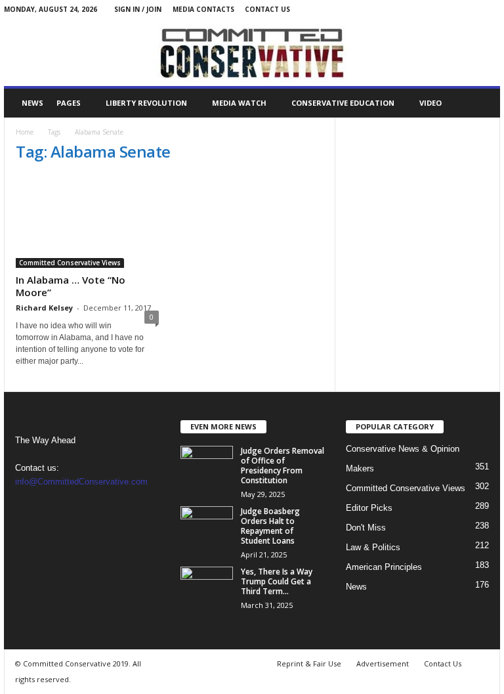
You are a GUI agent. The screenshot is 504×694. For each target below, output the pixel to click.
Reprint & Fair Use (309, 663)
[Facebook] (470, 9)
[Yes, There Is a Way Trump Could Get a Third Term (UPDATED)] (206, 586)
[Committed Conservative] (252, 52)
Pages (68, 103)
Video (430, 103)
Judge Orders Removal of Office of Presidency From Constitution (282, 465)
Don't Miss (366, 527)
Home (24, 132)
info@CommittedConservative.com (81, 482)
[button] (480, 103)
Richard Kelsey (44, 308)
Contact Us (267, 9)
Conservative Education (342, 103)
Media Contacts (203, 9)
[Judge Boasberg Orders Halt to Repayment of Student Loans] (206, 526)
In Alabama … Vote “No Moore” (70, 286)
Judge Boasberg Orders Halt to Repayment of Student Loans (270, 526)
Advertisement (382, 663)
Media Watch (239, 103)
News (32, 103)
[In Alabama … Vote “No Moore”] (87, 221)
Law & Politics (373, 547)
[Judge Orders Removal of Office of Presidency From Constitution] (206, 465)
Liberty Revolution (146, 103)
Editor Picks (369, 508)
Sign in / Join (137, 9)
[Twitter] (490, 9)
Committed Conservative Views (70, 262)
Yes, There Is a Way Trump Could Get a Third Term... (276, 581)
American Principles (384, 567)
